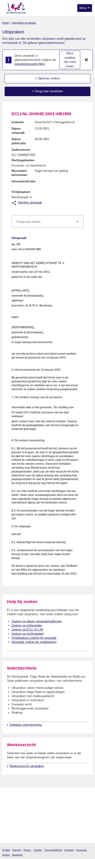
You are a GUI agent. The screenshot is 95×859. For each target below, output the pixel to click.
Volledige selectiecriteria (25, 724)
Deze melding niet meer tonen (70, 60)
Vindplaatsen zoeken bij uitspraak (34, 637)
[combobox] (47, 221)
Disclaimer (17, 854)
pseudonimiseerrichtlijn (30, 64)
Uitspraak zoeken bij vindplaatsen (34, 642)
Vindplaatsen (21, 192)
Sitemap (16, 850)
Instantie (18, 122)
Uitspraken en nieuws (24, 22)
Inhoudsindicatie (24, 181)
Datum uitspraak (18, 130)
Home (5, 22)
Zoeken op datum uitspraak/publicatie (37, 621)
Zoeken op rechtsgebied (28, 633)
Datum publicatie (19, 141)
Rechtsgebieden (23, 160)
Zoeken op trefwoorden (27, 625)
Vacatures (81, 850)
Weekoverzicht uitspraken (26, 766)
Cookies (37, 850)
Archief (6, 854)
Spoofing (69, 850)
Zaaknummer (21, 149)
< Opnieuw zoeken (47, 78)
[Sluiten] (86, 59)
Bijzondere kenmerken (19, 173)
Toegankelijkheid (53, 850)
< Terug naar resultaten (47, 91)
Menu (83, 8)
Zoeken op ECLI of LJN (27, 629)
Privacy (27, 850)
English (6, 850)
